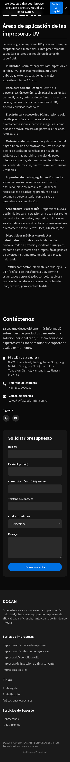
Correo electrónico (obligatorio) (27, 481)
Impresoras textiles (15, 669)
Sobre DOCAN (11, 725)
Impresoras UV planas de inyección (24, 645)
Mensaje (13, 534)
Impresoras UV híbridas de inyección (26, 651)
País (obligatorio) (18, 464)
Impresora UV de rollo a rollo (21, 657)
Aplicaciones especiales (17, 700)
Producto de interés (20, 516)
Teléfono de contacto (20, 499)
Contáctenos (11, 719)
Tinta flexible (11, 694)
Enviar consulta (35, 567)
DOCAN (10, 601)
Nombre (12, 446)
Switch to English (56, 7)
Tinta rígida (10, 688)
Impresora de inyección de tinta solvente (29, 663)
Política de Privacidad (35, 752)
